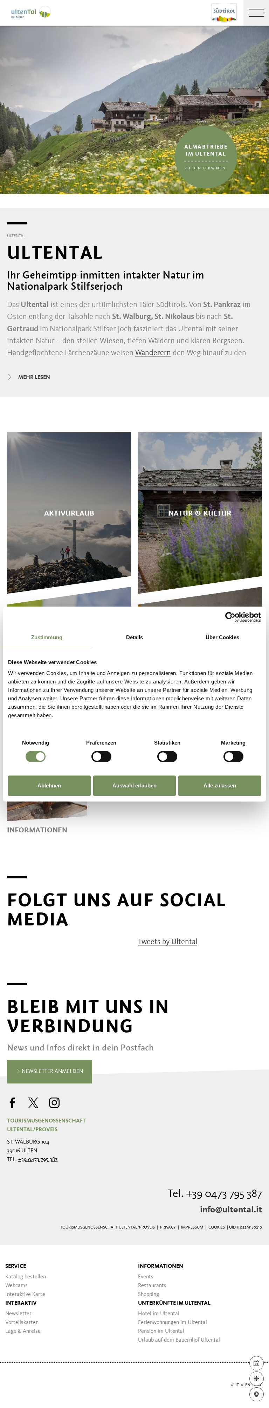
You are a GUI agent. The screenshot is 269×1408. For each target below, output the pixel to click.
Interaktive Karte (25, 1294)
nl (259, 1385)
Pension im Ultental (161, 1331)
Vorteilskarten (22, 1322)
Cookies (216, 1227)
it (237, 1385)
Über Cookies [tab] (222, 637)
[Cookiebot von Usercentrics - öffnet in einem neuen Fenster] (230, 617)
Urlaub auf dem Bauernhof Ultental (179, 1340)
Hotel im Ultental (158, 1314)
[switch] (101, 756)
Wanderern (153, 353)
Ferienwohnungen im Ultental (172, 1322)
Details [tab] (134, 637)
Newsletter (18, 1314)
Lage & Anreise (23, 1331)
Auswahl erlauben (134, 785)
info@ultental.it (231, 1209)
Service (15, 1266)
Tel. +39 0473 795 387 (215, 1194)
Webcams (16, 1286)
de (226, 1385)
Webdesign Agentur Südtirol (15, 1385)
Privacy (168, 1227)
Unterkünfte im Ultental (174, 1303)
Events (145, 1277)
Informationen (160, 1266)
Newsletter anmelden (51, 1071)
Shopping (148, 1294)
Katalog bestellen (25, 1277)
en (247, 1385)
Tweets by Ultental (167, 942)
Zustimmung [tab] (46, 637)
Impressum (192, 1227)
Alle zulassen (220, 785)
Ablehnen (49, 785)
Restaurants (152, 1286)
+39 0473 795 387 (37, 1160)
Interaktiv (21, 1303)
